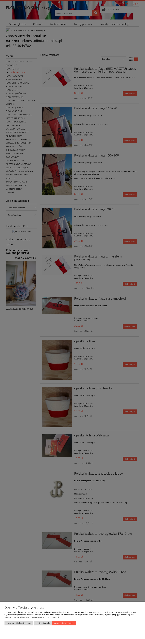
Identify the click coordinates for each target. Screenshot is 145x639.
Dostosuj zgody (43, 623)
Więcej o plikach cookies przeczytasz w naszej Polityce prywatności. (33, 617)
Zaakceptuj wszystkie (64, 623)
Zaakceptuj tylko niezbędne (19, 623)
